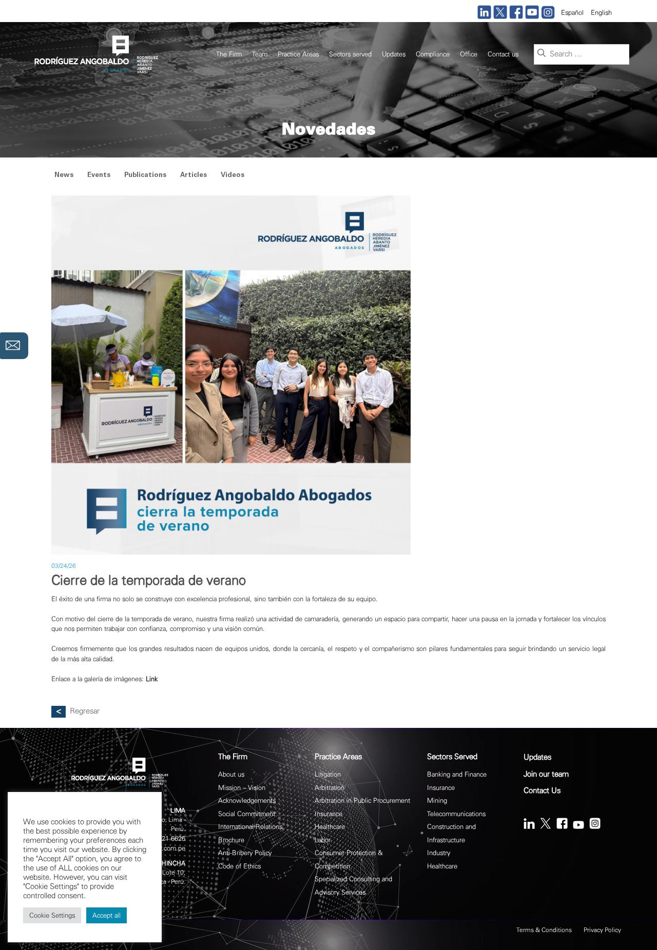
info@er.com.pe (163, 848)
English (601, 12)
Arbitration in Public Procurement (362, 800)
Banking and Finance (457, 774)
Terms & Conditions (544, 930)
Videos (232, 175)
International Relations (250, 826)
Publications (145, 175)
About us (231, 774)
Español (572, 12)
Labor (323, 840)
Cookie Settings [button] (52, 915)
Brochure (231, 840)
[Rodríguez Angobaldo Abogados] (95, 53)
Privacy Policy (602, 930)
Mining (437, 800)
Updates (393, 54)
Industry (438, 852)
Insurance (328, 813)
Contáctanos (14, 345)
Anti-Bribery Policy (245, 852)
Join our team (546, 774)
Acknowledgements (247, 800)
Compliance (433, 54)
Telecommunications (456, 813)
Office (468, 54)
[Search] (541, 54)
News (63, 175)
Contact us (503, 54)
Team (259, 54)
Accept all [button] (106, 915)
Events (98, 175)
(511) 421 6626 (163, 838)
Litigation (328, 774)
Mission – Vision (241, 787)
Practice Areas (298, 54)
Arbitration (329, 787)
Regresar (85, 711)
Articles (193, 175)
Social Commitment (246, 813)
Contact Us (542, 791)
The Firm (229, 54)
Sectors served (350, 54)
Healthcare (330, 826)
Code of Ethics (239, 866)
